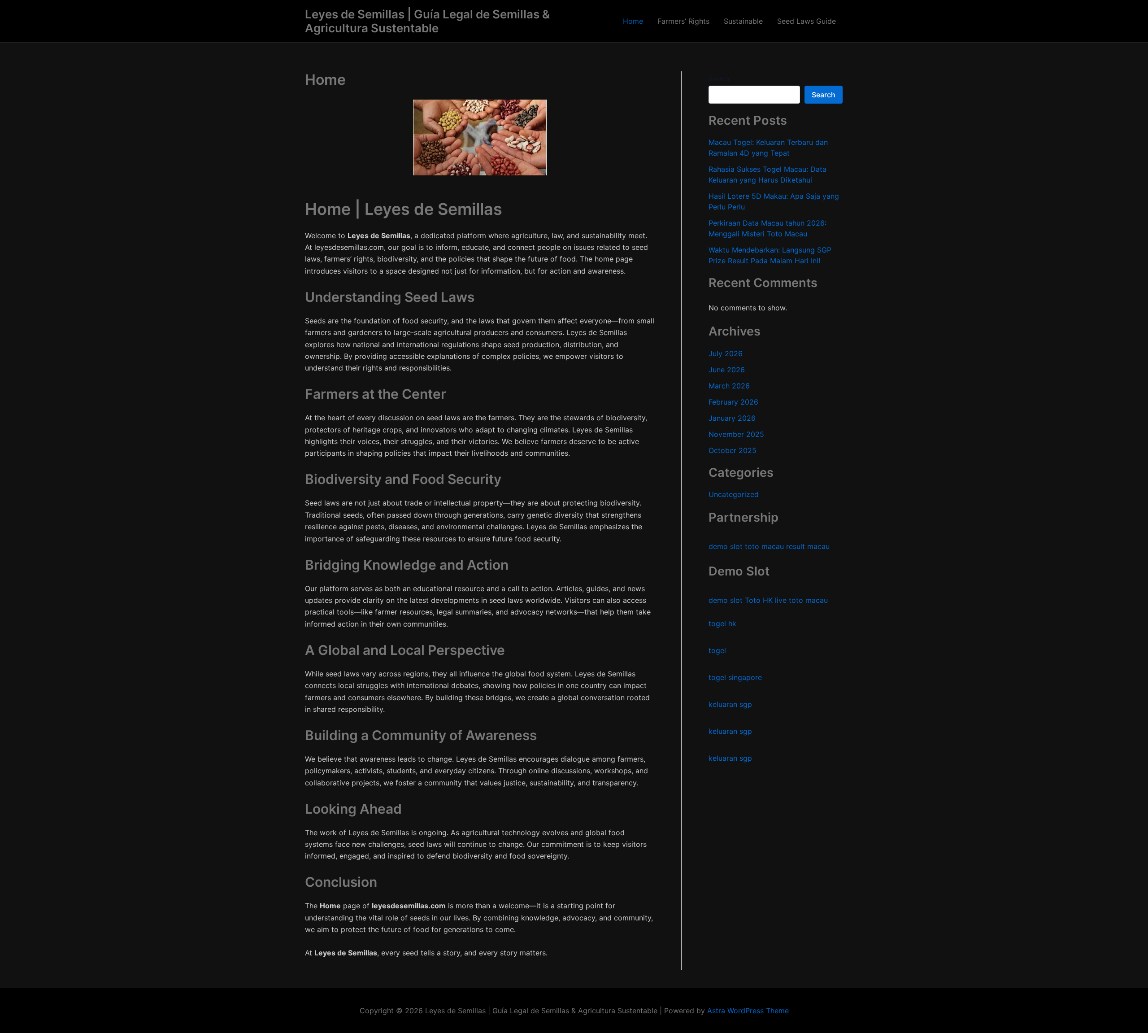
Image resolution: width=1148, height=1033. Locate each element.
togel (717, 650)
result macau (808, 546)
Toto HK (759, 600)
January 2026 (732, 418)
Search (719, 79)
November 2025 (736, 434)
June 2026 (727, 369)
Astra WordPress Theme (748, 1010)
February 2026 (733, 401)
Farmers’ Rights (683, 21)
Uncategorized (734, 494)
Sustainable (743, 21)
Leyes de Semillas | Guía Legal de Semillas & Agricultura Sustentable (427, 21)
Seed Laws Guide (806, 21)
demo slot (726, 546)
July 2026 (726, 353)
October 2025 (733, 450)
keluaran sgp (730, 704)
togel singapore (735, 677)
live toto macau (801, 600)
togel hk (722, 623)
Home (633, 21)
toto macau (764, 546)
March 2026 (729, 385)
